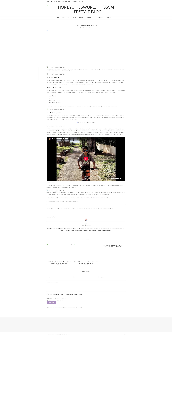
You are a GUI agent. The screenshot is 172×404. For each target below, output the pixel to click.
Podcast (109, 17)
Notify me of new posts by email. (55, 300)
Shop (74, 17)
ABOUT (69, 17)
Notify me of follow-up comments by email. (57, 298)
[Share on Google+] (53, 217)
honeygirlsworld (86, 225)
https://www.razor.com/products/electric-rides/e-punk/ (93, 197)
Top (124, 334)
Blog (63, 17)
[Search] (113, 17)
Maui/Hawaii (90, 17)
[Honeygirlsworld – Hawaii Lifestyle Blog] (86, 9)
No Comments (90, 27)
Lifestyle (81, 17)
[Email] (40, 78)
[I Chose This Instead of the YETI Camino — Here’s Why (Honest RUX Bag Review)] (86, 252)
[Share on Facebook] (40, 68)
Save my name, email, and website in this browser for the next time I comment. (65, 294)
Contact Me (99, 17)
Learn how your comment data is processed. (72, 307)
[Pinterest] (40, 75)
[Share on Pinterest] (55, 217)
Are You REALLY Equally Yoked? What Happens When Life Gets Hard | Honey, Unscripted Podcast (69, 1)
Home (58, 17)
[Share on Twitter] (40, 72)
